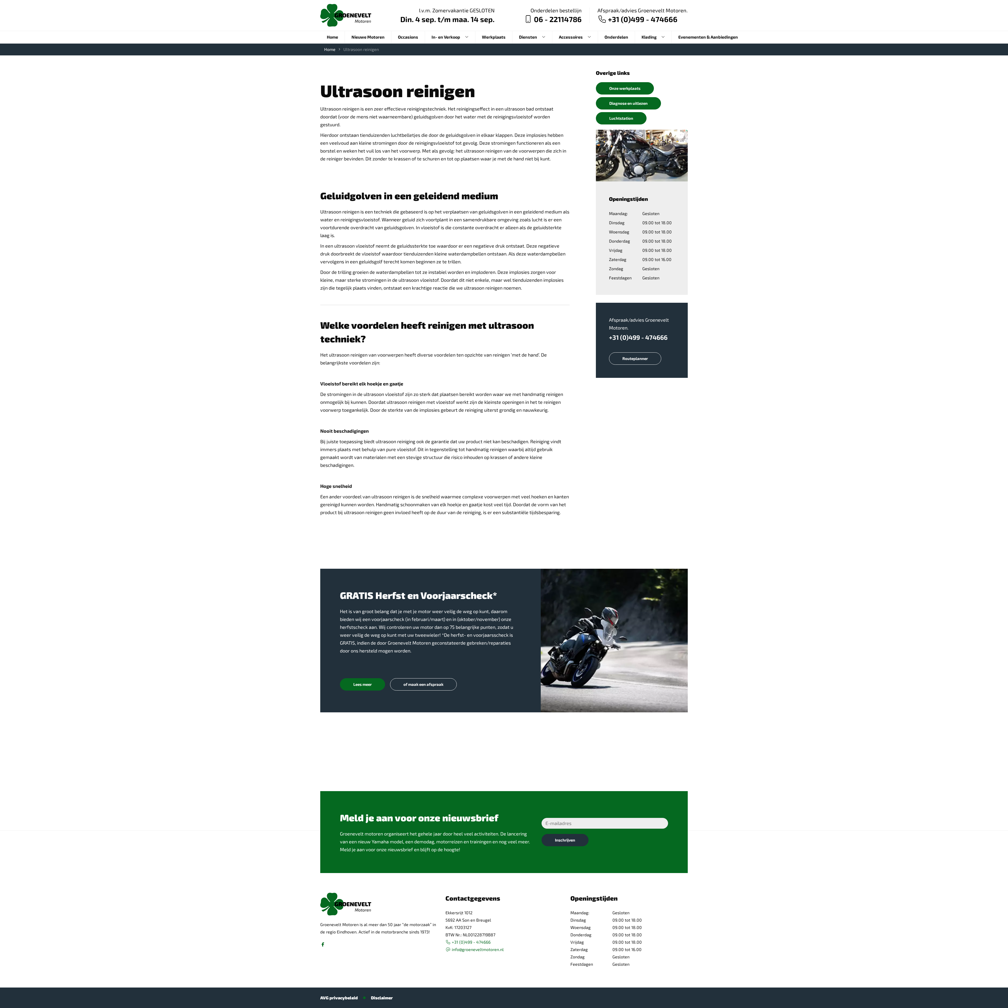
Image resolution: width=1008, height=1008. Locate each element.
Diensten (528, 36)
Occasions (408, 36)
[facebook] (323, 944)
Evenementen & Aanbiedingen (708, 36)
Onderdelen (616, 36)
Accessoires (571, 36)
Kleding (649, 36)
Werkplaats (494, 36)
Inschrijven (565, 840)
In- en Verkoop (446, 36)
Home (332, 36)
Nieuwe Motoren (368, 36)
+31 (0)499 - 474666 (638, 337)
